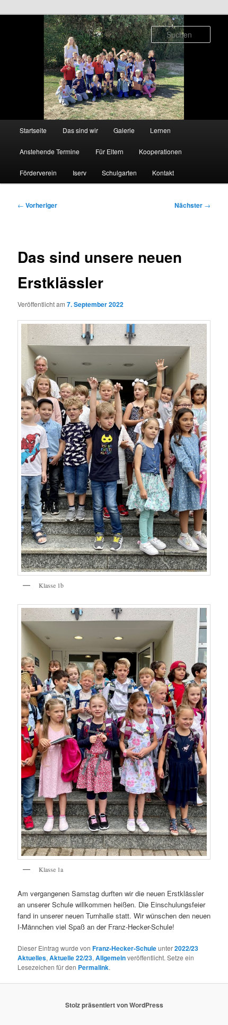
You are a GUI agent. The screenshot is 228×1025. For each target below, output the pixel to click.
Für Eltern (109, 151)
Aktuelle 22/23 (70, 957)
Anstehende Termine (50, 151)
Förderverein (38, 172)
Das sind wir (80, 130)
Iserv (79, 172)
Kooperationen (160, 151)
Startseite (33, 130)
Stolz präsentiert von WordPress (114, 1005)
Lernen (160, 130)
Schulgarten (119, 172)
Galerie (124, 130)
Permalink (93, 967)
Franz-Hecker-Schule (124, 948)
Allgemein (110, 957)
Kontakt (163, 172)
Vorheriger (37, 205)
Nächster (192, 205)
